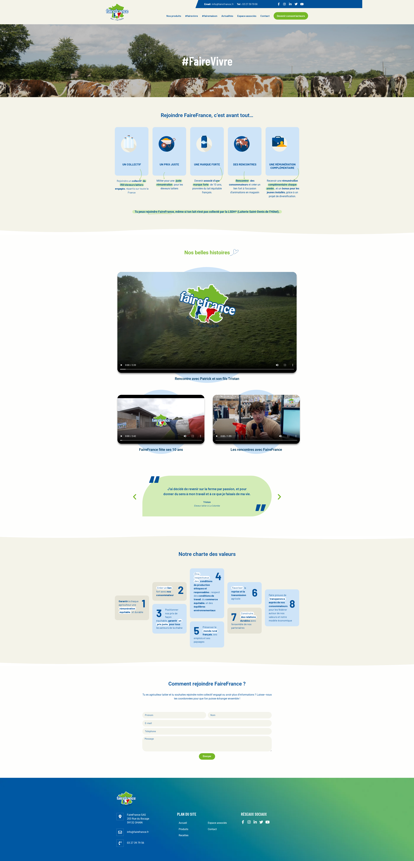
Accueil (183, 822)
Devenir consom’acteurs (291, 15)
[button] (134, 496)
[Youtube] (302, 4)
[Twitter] (296, 4)
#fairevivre (191, 15)
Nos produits (173, 15)
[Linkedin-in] (290, 4)
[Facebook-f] (279, 4)
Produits (183, 829)
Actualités (227, 15)
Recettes (183, 835)
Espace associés (246, 15)
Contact (265, 15)
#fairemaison (209, 15)
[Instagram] (284, 4)
